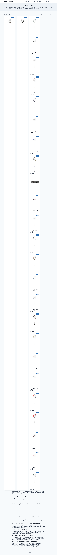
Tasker (29, 1)
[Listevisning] (52, 14)
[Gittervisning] (50, 14)
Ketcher (26, 1)
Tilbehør (44, 1)
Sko (31, 1)
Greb (38, 1)
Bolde (35, 1)
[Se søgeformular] (52, 1)
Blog (46, 1)
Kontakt (49, 1)
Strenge (40, 1)
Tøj (33, 1)
